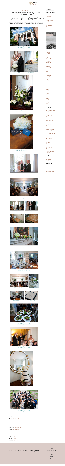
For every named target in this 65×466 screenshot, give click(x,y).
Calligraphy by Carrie (16, 436)
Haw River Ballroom (49, 120)
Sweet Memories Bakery (14, 425)
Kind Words (52, 456)
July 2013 (47, 90)
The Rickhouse (48, 26)
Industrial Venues (49, 123)
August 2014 (48, 79)
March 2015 (48, 71)
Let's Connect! (49, 34)
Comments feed (48, 159)
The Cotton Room (49, 25)
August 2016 (48, 65)
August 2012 (48, 98)
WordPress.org (48, 160)
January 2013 (48, 97)
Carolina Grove (48, 111)
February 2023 (48, 56)
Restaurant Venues (49, 20)
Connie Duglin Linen (15, 431)
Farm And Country (49, 115)
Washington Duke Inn (49, 152)
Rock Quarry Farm (49, 21)
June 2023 (48, 52)
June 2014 (48, 81)
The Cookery (48, 24)
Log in (47, 156)
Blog (52, 454)
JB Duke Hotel (48, 124)
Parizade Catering (14, 420)
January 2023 (48, 57)
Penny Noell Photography (17, 422)
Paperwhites (14, 438)
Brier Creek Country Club (50, 110)
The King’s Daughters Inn (15, 418)
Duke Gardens (48, 16)
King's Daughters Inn (26, 10)
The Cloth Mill (48, 143)
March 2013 (48, 94)
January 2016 (48, 67)
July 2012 (47, 99)
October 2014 (48, 76)
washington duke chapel (50, 151)
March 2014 (48, 84)
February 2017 (48, 62)
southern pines (48, 139)
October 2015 (48, 70)
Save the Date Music (18, 427)
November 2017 (48, 61)
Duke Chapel (48, 15)
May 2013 (48, 93)
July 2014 (47, 80)
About (52, 448)
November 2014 (48, 75)
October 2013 (48, 88)
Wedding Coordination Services (52, 450)
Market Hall (48, 128)
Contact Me (52, 458)
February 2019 (48, 58)
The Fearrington (49, 147)
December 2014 (48, 74)
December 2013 (48, 85)
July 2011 (47, 102)
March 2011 (48, 103)
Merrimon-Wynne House (50, 129)
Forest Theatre (48, 116)
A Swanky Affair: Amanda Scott (19, 416)
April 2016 (48, 66)
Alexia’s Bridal (16, 440)
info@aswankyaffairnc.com (50, 171)
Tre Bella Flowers (14, 433)
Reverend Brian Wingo (15, 429)
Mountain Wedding (49, 130)
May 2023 (48, 53)
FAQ (52, 452)
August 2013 (48, 89)
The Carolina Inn (49, 142)
